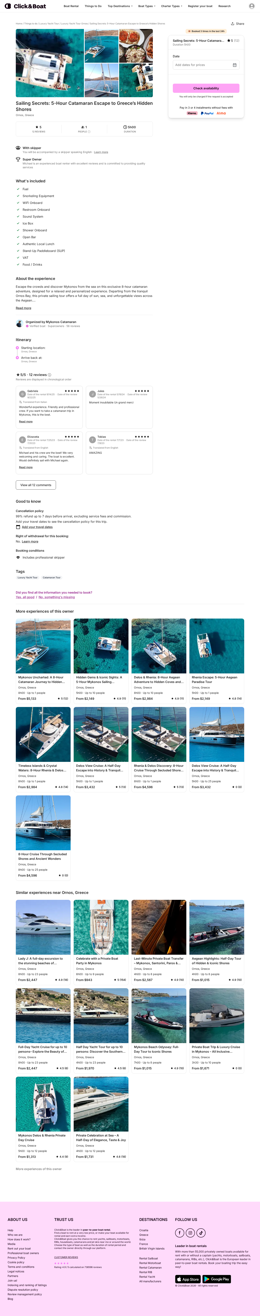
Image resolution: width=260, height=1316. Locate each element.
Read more (23, 308)
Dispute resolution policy (23, 1289)
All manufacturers (150, 1281)
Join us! (12, 1280)
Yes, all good (25, 597)
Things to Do (93, 6)
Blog (10, 1298)
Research (225, 6)
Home (19, 23)
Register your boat (200, 6)
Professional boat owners (23, 1253)
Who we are (15, 1234)
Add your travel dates (37, 527)
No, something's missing (57, 597)
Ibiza (142, 1239)
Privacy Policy (16, 1257)
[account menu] (251, 6)
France (143, 1243)
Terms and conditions (21, 1266)
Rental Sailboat (148, 1258)
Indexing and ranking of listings (27, 1285)
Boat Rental (71, 6)
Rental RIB (145, 1272)
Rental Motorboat (150, 1263)
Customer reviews (66, 1257)
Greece (143, 1234)
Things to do (30, 23)
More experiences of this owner (39, 1169)
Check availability (206, 88)
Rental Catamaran (150, 1267)
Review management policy (25, 1294)
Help (10, 1230)
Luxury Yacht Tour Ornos (74, 23)
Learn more (30, 541)
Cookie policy (16, 1262)
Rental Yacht (147, 1276)
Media (11, 1243)
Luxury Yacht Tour (49, 23)
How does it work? (19, 1239)
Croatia (143, 1230)
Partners (13, 1276)
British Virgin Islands (151, 1248)
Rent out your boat (19, 1248)
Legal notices (16, 1271)
